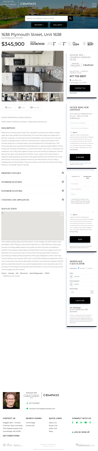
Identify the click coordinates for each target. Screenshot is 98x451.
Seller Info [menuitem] (53, 428)
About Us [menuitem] (53, 423)
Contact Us (80, 88)
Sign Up (86, 432)
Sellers (57, 25)
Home (3, 273)
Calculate (80, 300)
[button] (70, 18)
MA (17, 273)
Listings (11, 273)
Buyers (39, 25)
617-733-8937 (78, 76)
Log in (77, 432)
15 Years (90, 268)
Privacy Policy (74, 149)
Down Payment (74, 281)
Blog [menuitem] (51, 431)
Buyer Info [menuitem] (53, 425)
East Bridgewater (36, 273)
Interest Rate (74, 289)
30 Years (82, 268)
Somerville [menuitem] (30, 425)
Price (71, 273)
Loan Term (73, 268)
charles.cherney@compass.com (42, 409)
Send (80, 239)
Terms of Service (82, 247)
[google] (49, 363)
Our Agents (73, 93)
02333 (47, 273)
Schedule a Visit (87, 177)
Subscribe (80, 157)
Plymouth (24, 273)
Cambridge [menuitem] (30, 423)
